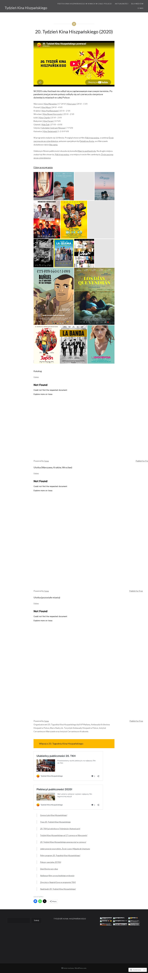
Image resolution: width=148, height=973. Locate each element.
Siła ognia (53, 144)
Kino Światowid (50, 131)
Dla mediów (137, 4)
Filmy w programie (43, 167)
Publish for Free (136, 591)
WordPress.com (80, 968)
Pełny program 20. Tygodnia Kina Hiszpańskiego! (60, 855)
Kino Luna (71, 104)
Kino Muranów (50, 104)
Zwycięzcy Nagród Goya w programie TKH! (58, 882)
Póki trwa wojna (92, 138)
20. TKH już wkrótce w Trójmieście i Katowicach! (60, 828)
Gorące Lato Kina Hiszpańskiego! (53, 815)
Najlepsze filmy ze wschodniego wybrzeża (57, 875)
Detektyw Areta (87, 141)
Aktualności (121, 4)
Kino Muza (46, 107)
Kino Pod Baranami (50, 111)
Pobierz (36, 377)
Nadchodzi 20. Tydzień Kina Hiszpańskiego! (58, 889)
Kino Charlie (44, 117)
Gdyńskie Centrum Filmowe (53, 128)
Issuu (46, 461)
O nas (140, 8)
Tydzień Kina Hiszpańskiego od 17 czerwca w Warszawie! (63, 835)
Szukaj (36, 920)
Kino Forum (48, 121)
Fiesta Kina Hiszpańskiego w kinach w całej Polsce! (85, 4)
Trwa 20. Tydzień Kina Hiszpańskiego (55, 822)
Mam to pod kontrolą (87, 151)
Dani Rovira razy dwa (49, 869)
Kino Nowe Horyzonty (52, 114)
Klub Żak (45, 124)
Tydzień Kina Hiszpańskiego (26, 8)
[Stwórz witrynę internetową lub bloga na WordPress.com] (62, 968)
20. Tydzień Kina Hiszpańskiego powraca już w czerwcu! (63, 842)
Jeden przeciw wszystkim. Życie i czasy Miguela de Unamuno (65, 848)
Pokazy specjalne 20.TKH (50, 862)
